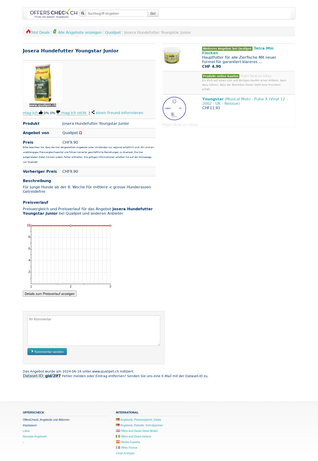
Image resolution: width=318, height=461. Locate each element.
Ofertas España (130, 442)
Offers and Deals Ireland (135, 436)
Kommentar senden (49, 351)
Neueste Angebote (35, 436)
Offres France (128, 447)
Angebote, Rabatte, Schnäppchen (141, 425)
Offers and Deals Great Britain (139, 431)
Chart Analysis (125, 453)
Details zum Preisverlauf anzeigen (50, 293)
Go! (153, 13)
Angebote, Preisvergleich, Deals (140, 419)
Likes (26, 431)
